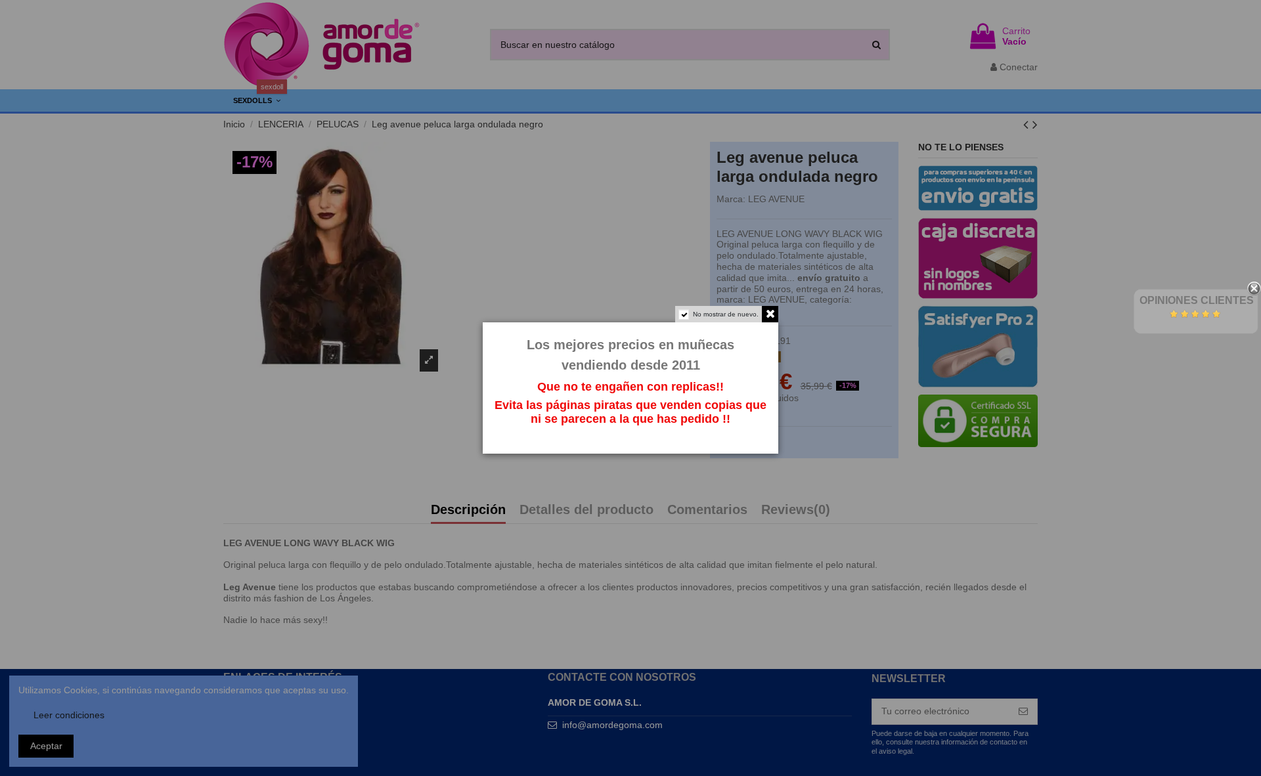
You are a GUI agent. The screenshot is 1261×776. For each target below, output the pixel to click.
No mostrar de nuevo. (726, 314)
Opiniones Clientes (1196, 300)
